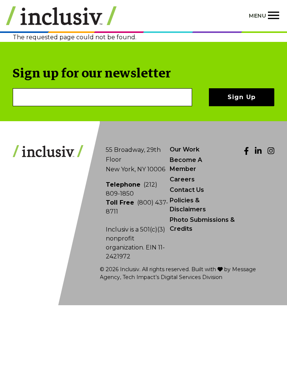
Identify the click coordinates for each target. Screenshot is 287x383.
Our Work (185, 149)
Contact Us (187, 189)
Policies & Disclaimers (188, 205)
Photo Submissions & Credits (202, 224)
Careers (182, 179)
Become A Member (186, 164)
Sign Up (242, 97)
